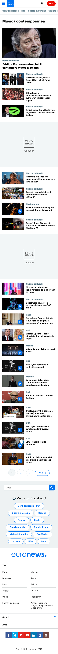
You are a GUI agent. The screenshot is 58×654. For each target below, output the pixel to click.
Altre (4, 624)
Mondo (29, 345)
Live (51, 3)
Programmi (36, 596)
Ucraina (16, 541)
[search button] (52, 487)
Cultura (34, 590)
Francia (30, 376)
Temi (4, 565)
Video (5, 596)
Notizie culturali (10, 60)
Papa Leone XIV (17, 527)
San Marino (42, 534)
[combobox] (29, 487)
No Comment (33, 204)
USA (28, 361)
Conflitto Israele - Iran (13, 10)
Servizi (5, 617)
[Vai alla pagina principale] (10, 3)
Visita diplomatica (19, 534)
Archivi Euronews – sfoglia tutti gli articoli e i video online (42, 605)
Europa (5, 572)
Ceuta (37, 520)
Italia (28, 314)
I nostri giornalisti (10, 603)
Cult (28, 330)
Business (6, 578)
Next (41, 472)
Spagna (52, 10)
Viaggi (5, 590)
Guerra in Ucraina (37, 10)
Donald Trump (41, 527)
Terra (33, 578)
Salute (34, 584)
